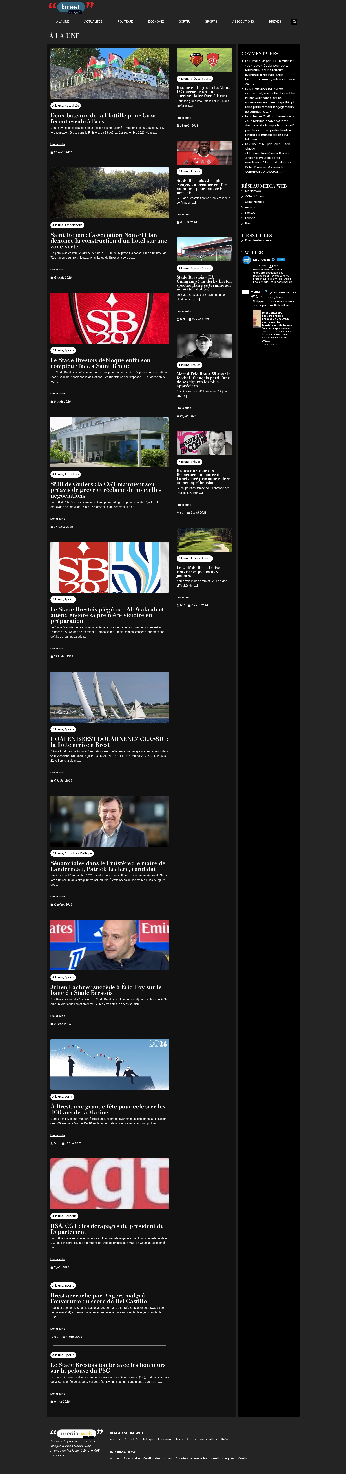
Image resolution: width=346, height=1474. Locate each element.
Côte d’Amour (255, 196)
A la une (62, 21)
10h (295, 292)
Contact (244, 1458)
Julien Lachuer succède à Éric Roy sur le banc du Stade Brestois (106, 990)
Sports (211, 21)
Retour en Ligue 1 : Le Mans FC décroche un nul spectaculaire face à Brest (203, 91)
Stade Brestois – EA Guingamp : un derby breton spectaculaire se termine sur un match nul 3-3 (204, 283)
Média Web (253, 191)
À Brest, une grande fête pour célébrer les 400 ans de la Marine (107, 1109)
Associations (243, 21)
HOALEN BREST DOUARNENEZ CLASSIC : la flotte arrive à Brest (109, 741)
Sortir (184, 21)
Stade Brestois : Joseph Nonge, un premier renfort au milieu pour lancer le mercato (202, 186)
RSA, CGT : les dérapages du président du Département (107, 1228)
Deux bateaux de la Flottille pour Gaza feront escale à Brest (103, 118)
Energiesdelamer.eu (259, 240)
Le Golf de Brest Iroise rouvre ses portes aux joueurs (198, 571)
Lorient (250, 218)
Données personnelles (191, 1458)
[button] (294, 22)
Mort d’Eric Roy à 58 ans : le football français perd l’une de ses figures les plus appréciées (204, 380)
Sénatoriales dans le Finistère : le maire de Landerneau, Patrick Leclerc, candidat (107, 866)
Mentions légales (222, 1458)
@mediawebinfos (279, 292)
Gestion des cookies (157, 1458)
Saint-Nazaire (254, 202)
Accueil (115, 1458)
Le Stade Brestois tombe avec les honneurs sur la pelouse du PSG (108, 1367)
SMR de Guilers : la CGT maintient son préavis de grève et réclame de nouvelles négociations (105, 490)
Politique (125, 21)
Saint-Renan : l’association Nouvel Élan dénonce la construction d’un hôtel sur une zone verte (108, 240)
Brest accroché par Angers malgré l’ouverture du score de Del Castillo (98, 1298)
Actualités (93, 21)
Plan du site (132, 1458)
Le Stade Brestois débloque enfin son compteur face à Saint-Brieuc (100, 363)
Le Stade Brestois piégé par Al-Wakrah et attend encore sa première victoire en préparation (107, 615)
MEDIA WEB (255, 294)
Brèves (275, 21)
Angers (250, 207)
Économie (156, 21)
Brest (249, 223)
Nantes (250, 213)
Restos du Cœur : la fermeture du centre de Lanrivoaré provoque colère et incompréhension (203, 476)
